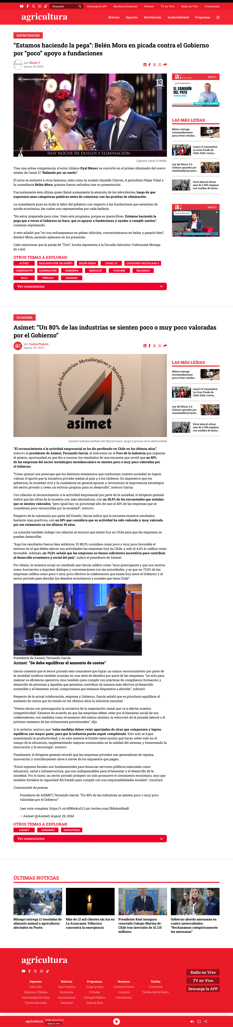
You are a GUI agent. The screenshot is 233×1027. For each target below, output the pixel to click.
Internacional (67, 997)
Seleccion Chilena (35, 992)
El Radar (94, 992)
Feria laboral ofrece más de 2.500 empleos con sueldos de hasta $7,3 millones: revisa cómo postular (206, 185)
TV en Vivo (167, 6)
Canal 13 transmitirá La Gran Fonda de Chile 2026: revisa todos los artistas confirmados (205, 150)
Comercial (155, 987)
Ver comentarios (30, 286)
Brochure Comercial (125, 6)
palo (24, 277)
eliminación (48, 270)
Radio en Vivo (189, 6)
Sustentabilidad (178, 17)
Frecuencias (212, 6)
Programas (202, 17)
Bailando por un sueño (55, 263)
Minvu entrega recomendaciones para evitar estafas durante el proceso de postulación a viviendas (184, 132)
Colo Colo (35, 987)
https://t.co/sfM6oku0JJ (67, 808)
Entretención (152, 17)
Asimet (24, 830)
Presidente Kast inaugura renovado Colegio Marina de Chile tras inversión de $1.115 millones (140, 925)
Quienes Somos (123, 987)
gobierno (71, 270)
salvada (72, 277)
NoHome (119, 270)
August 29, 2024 (62, 816)
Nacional (67, 1003)
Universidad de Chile (35, 997)
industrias (72, 830)
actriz (24, 263)
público (47, 277)
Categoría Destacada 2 (142, 263)
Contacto (124, 992)
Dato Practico (66, 987)
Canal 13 (111, 263)
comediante (24, 270)
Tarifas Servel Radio (155, 992)
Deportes (132, 17)
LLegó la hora (94, 987)
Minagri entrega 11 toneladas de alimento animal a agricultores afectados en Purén (37, 923)
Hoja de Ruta (94, 1003)
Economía (24, 317)
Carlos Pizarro (39, 344)
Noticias (114, 17)
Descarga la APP (97, 6)
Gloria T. (34, 63)
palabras (143, 270)
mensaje (95, 270)
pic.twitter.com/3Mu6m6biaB (107, 808)
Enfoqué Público (94, 997)
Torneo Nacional (36, 1003)
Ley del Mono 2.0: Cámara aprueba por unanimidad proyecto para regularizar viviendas (185, 167)
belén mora (87, 263)
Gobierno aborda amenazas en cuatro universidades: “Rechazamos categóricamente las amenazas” (194, 925)
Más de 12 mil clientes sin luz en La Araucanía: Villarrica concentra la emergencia (90, 923)
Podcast (149, 6)
